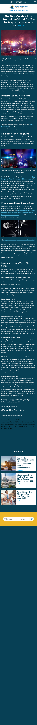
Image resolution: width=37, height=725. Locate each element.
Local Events (20, 25)
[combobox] (16, 519)
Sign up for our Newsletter (18, 10)
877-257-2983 (21, 2)
